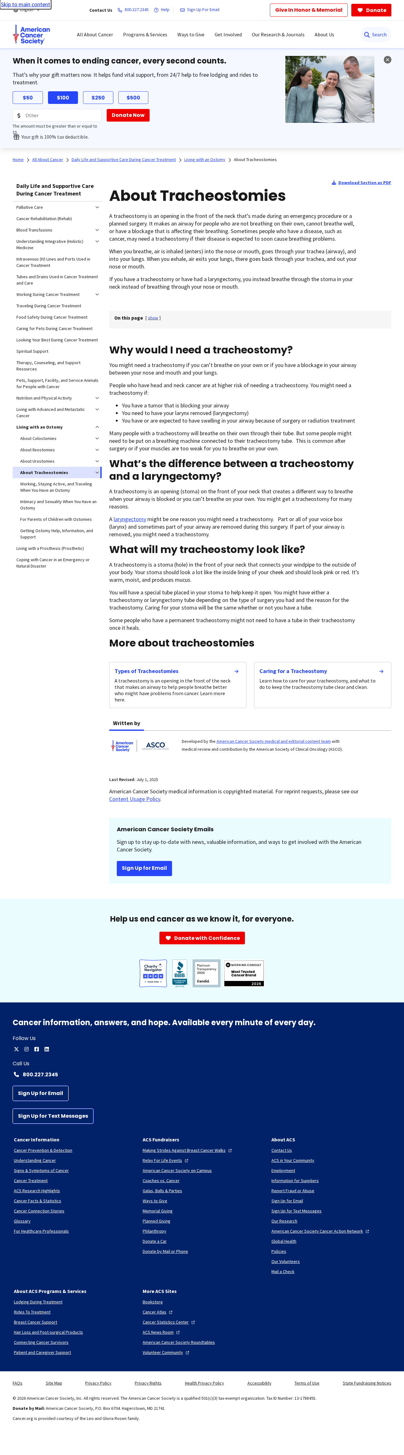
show (153, 318)
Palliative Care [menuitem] (29, 207)
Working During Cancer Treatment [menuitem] (48, 294)
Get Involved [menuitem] (228, 34)
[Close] (387, 59)
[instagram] (26, 1049)
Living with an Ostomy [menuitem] (39, 427)
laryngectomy (130, 519)
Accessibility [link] (259, 1383)
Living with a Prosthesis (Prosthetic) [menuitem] (50, 548)
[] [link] (153, 318)
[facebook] (36, 1049)
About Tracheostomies (255, 159)
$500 (133, 97)
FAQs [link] (17, 1383)
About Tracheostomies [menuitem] (44, 472)
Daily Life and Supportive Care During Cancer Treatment (55, 189)
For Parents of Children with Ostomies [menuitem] (56, 519)
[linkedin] (46, 1049)
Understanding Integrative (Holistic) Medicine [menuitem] (49, 244)
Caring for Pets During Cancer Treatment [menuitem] (54, 328)
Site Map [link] (54, 1383)
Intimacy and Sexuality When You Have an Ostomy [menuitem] (58, 505)
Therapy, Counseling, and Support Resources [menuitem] (48, 366)
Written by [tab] (126, 723)
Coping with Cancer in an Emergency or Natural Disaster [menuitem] (53, 563)
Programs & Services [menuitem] (145, 34)
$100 (63, 97)
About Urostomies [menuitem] (37, 461)
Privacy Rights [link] (148, 1383)
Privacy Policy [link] (98, 1383)
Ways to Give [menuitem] (191, 34)
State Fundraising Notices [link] (367, 1383)
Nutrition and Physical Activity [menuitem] (44, 398)
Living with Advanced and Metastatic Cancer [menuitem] (50, 412)
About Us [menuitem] (324, 34)
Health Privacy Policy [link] (204, 1383)
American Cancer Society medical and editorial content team (274, 741)
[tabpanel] (250, 750)
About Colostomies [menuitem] (38, 438)
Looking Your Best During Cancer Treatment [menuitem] (57, 340)
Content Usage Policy (134, 799)
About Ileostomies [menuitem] (37, 450)
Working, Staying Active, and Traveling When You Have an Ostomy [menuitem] (56, 487)
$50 (28, 97)
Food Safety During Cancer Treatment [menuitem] (51, 317)
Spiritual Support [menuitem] (32, 351)
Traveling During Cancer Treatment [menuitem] (48, 306)
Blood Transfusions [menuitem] (34, 230)
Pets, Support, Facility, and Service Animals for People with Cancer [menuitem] (57, 383)
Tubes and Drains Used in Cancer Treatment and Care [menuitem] (57, 280)
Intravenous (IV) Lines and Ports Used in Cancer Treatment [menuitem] (53, 262)
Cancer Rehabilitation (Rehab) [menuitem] (44, 218)
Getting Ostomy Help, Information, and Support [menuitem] (56, 534)
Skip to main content (25, 4)
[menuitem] (31, 34)
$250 (98, 97)
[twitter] (16, 1049)
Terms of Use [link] (306, 1383)
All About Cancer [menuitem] (95, 34)
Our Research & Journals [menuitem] (278, 34)
